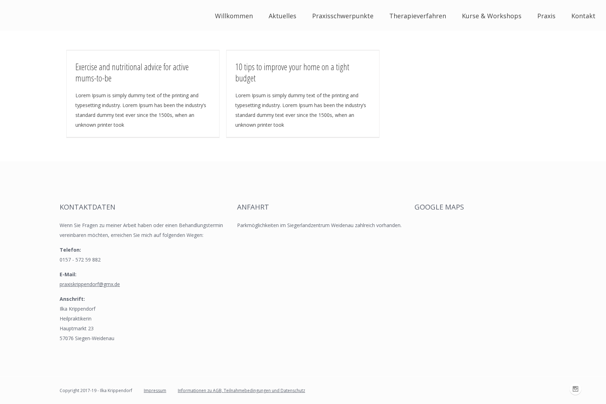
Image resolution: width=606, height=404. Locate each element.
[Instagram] (575, 389)
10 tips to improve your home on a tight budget (292, 72)
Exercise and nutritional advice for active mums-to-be (132, 72)
